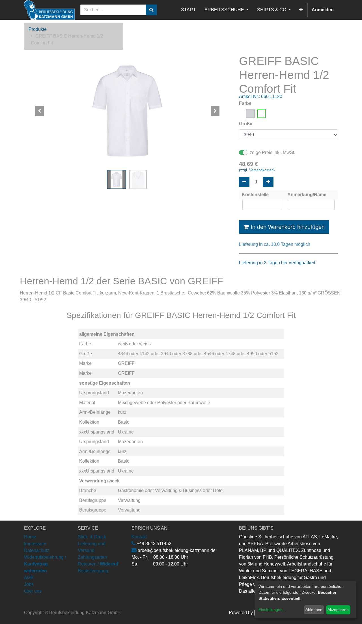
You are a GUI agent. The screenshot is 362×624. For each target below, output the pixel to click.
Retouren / (88, 564)
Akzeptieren (338, 609)
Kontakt (139, 536)
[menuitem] (188, 10)
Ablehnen (313, 609)
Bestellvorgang (93, 570)
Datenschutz (36, 550)
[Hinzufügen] (268, 182)
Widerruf (109, 564)
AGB (29, 577)
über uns (33, 591)
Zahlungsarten (92, 557)
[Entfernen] (244, 182)
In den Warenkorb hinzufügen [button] (287, 227)
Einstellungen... (272, 609)
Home (30, 536)
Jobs (29, 584)
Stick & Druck (92, 536)
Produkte (38, 29)
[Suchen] (151, 10)
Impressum (35, 543)
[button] (301, 10)
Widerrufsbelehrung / (45, 564)
